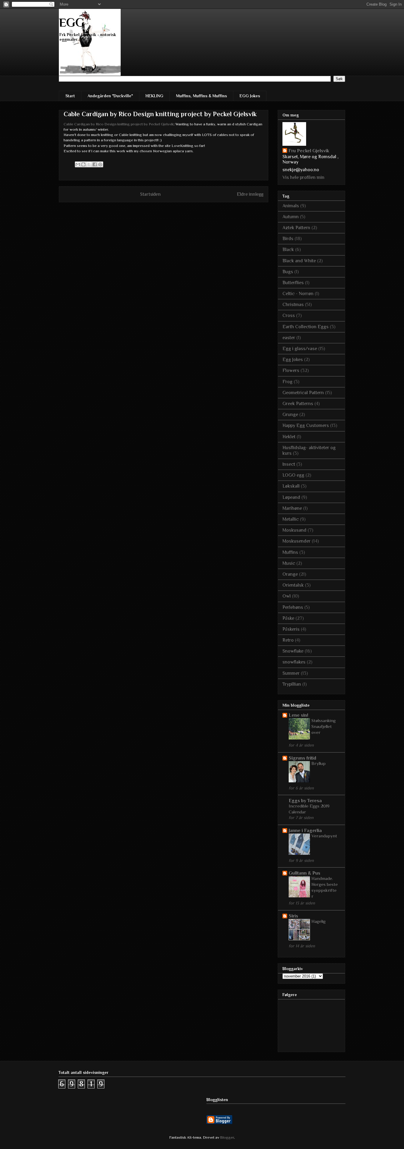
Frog (287, 381)
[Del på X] (89, 164)
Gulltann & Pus (304, 873)
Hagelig (318, 921)
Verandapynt (324, 835)
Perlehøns (292, 607)
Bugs (287, 271)
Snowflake (292, 651)
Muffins (290, 552)
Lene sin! (298, 715)
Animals (290, 205)
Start (70, 95)
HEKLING (154, 95)
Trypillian (291, 684)
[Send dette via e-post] (78, 164)
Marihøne (292, 508)
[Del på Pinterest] (100, 164)
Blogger (227, 1137)
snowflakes (294, 662)
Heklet (288, 436)
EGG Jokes (250, 95)
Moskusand (294, 530)
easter (288, 337)
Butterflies (293, 282)
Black (288, 249)
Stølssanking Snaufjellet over (323, 726)
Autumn (290, 216)
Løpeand (291, 497)
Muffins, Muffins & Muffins (201, 95)
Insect (288, 464)
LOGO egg (293, 475)
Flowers (290, 370)
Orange (290, 574)
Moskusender (296, 541)
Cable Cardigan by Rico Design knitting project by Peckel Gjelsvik (119, 124)
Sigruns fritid (302, 758)
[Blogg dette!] (83, 164)
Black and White (299, 260)
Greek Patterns (297, 403)
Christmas (293, 304)
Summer (291, 673)
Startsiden (150, 194)
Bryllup (318, 763)
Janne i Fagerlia (305, 830)
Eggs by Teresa (305, 800)
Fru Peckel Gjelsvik (308, 150)
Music (288, 563)
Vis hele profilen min (303, 177)
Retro (288, 640)
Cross (288, 315)
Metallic (290, 519)
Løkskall (291, 486)
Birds (287, 238)
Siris (293, 916)
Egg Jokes (292, 359)
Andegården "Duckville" (110, 95)
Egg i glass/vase (299, 348)
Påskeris (291, 629)
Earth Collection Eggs (305, 326)
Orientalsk (293, 585)
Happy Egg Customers (305, 425)
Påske (288, 618)
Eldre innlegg (250, 194)
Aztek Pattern (296, 227)
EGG (72, 22)
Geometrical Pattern (303, 392)
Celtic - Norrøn (297, 293)
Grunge (290, 414)
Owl (286, 596)
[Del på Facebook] (95, 164)
